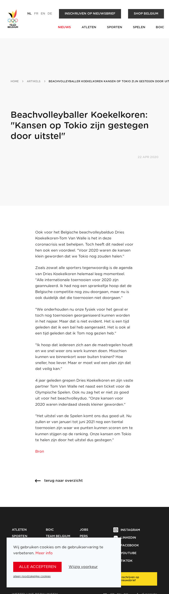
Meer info (44, 553)
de (50, 13)
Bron (39, 451)
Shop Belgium (146, 13)
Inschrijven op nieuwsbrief (90, 13)
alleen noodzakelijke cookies (32, 576)
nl (29, 13)
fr (36, 13)
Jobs (84, 529)
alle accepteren (37, 567)
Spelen (139, 27)
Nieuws (64, 27)
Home (15, 81)
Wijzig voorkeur (83, 567)
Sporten (114, 27)
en (43, 13)
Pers (84, 536)
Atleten (89, 27)
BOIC (160, 27)
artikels (34, 81)
